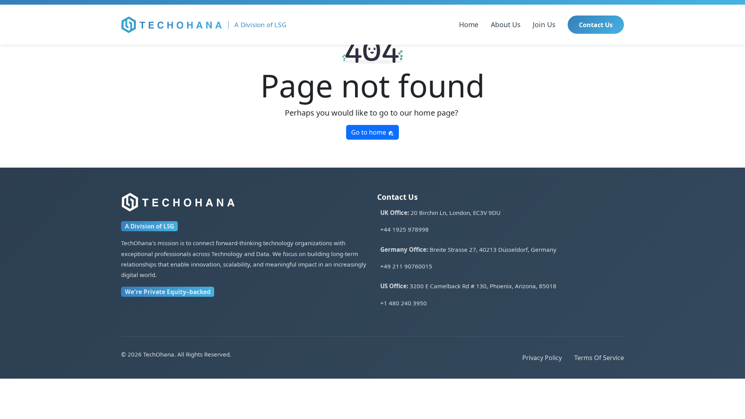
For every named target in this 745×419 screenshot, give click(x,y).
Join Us (544, 24)
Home (468, 24)
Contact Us (596, 25)
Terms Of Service (599, 357)
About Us (505, 24)
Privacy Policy (542, 357)
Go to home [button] (369, 132)
